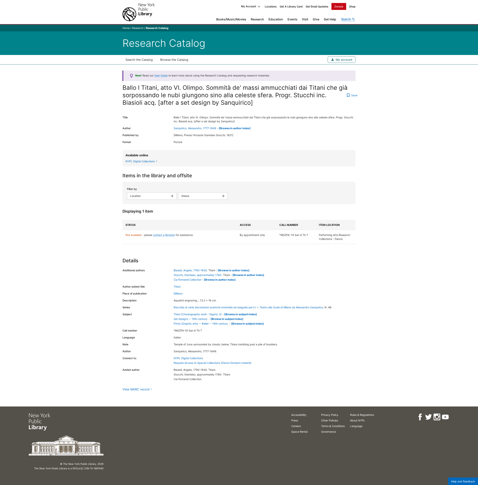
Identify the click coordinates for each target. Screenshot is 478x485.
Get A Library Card (291, 6)
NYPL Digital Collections (188, 358)
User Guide (161, 75)
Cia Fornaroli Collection (187, 279)
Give (316, 19)
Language (356, 426)
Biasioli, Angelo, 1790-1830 (190, 270)
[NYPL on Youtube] (445, 417)
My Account (248, 6)
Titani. (177, 286)
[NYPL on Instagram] (436, 417)
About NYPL (357, 420)
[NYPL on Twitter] (428, 417)
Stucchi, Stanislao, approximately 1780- (198, 275)
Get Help (330, 19)
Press (294, 420)
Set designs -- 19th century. (191, 318)
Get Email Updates (317, 6)
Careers (296, 426)
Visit (305, 19)
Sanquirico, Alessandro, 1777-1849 (195, 128)
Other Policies (329, 420)
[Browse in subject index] (240, 314)
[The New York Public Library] (138, 12)
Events (292, 19)
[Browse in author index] (235, 128)
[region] (239, 232)
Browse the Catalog (174, 60)
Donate (338, 6)
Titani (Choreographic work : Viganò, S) (198, 314)
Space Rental (299, 431)
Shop (352, 6)
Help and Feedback (463, 481)
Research (257, 19)
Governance (328, 431)
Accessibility (298, 414)
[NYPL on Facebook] (420, 417)
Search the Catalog (139, 60)
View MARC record (135, 389)
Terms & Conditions (333, 426)
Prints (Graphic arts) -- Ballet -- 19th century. (201, 323)
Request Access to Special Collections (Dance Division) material (212, 362)
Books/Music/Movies (231, 19)
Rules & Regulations (362, 414)
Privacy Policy (329, 414)
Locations (271, 6)
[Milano (178, 293)
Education (276, 19)
